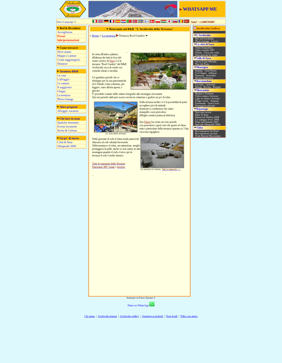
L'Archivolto (203, 35)
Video (199, 127)
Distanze (62, 63)
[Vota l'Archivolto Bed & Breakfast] (209, 263)
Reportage (202, 108)
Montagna (202, 67)
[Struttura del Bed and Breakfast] (58, 28)
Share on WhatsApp (138, 305)
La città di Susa (205, 44)
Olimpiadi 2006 (66, 146)
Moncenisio (202, 90)
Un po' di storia (69, 138)
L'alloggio (63, 79)
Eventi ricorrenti (67, 126)
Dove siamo (64, 51)
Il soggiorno (64, 87)
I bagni (61, 91)
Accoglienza (64, 32)
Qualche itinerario (68, 122)
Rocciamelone (204, 81)
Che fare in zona (70, 118)
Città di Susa (64, 142)
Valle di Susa (203, 58)
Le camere (63, 83)
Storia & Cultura (67, 130)
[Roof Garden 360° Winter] (127, 51)
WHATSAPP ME (200, 9)
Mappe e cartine (66, 55)
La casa (61, 75)
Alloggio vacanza (67, 110)
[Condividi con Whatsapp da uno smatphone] (151, 305)
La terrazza (63, 95)
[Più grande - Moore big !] (115, 131)
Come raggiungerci (68, 59)
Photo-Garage (65, 99)
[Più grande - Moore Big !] (158, 88)
